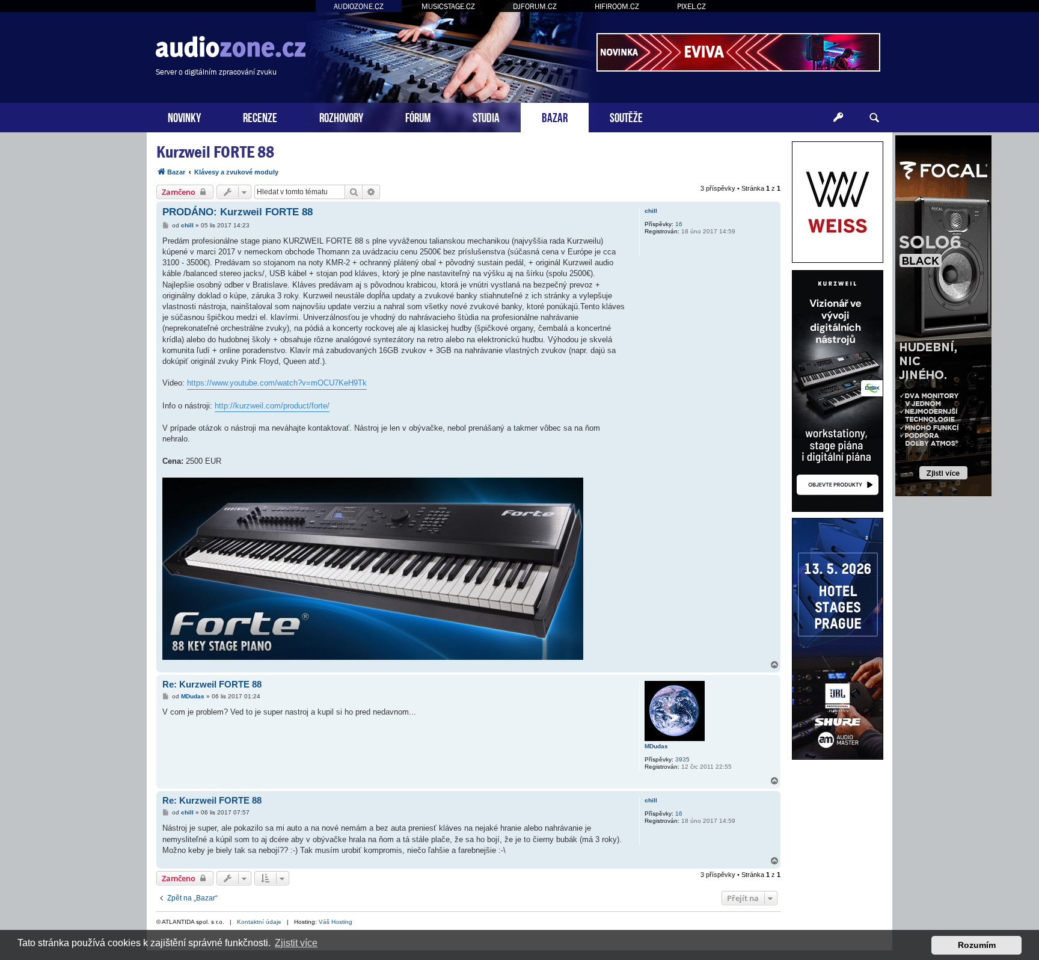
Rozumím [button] (977, 945)
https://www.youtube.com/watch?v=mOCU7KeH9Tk (277, 382)
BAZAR (555, 116)
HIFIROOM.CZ (617, 6)
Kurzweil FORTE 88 (215, 152)
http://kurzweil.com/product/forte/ (272, 405)
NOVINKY (184, 116)
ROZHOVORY (341, 116)
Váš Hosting (335, 921)
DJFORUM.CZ (535, 6)
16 (678, 224)
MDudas (656, 746)
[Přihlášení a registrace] (838, 118)
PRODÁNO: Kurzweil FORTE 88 (237, 212)
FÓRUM (418, 116)
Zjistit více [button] (296, 943)
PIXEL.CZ (691, 6)
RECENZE (260, 116)
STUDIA (486, 116)
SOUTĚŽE (626, 116)
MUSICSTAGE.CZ (448, 6)
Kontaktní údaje (259, 921)
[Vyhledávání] (874, 118)
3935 (682, 759)
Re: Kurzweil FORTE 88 (212, 684)
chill (651, 211)
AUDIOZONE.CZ (359, 6)
